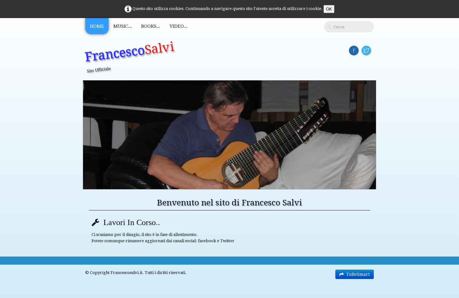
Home (97, 26)
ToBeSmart (358, 274)
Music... (122, 26)
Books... (150, 26)
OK (329, 9)
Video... (179, 26)
